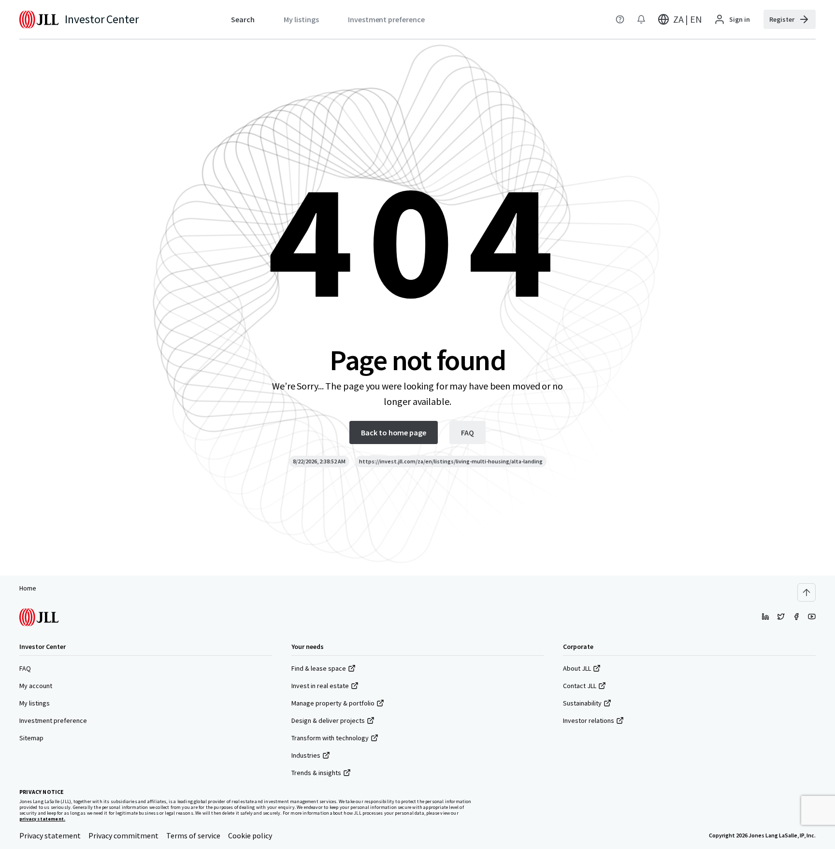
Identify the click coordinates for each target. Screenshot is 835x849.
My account (35, 685)
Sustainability (582, 703)
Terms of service (193, 835)
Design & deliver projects (328, 720)
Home (27, 588)
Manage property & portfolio (332, 703)
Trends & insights (316, 772)
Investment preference (53, 720)
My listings (34, 703)
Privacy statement (50, 835)
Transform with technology (330, 738)
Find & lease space (318, 668)
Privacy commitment (123, 835)
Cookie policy (250, 835)
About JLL (577, 668)
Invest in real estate (320, 685)
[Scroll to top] (806, 592)
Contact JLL (579, 685)
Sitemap (31, 738)
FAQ (25, 668)
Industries (305, 755)
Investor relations (588, 720)
